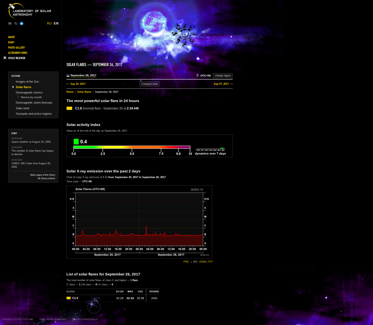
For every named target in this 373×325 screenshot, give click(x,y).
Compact (150, 83)
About (11, 37)
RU (49, 23)
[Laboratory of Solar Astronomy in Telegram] (21, 23)
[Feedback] (10, 23)
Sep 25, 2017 (77, 83)
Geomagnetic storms (29, 92)
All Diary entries (46, 178)
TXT (210, 261)
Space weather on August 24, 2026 (31, 141)
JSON (202, 261)
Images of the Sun (27, 81)
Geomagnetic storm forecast (34, 102)
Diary (11, 42)
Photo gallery (16, 48)
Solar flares (84, 91)
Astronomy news (17, 53)
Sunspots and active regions (34, 113)
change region (223, 75)
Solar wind (22, 108)
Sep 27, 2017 (221, 83)
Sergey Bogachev (56, 319)
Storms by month (31, 97)
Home (69, 91)
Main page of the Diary (42, 175)
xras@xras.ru (90, 319)
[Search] (15, 23)
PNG (186, 261)
